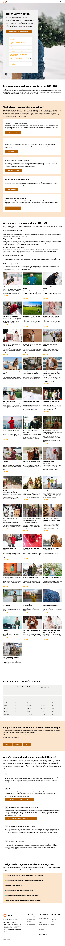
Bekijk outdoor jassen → (13, 170)
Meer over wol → (11, 151)
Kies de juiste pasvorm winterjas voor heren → (19, 800)
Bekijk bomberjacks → (13, 133)
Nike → (27, 744)
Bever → (7, 744)
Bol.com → (17, 744)
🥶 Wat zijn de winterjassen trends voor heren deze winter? (22, 895)
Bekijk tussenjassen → (13, 208)
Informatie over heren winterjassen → (19, 31)
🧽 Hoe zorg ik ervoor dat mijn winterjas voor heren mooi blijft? (23, 900)
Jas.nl (8, 939)
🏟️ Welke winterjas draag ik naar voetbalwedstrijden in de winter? (24, 880)
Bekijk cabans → (11, 189)
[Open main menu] (61, 2)
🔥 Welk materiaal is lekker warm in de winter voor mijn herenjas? (24, 875)
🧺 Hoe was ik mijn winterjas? (13, 885)
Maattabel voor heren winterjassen (18, 51)
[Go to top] (62, 943)
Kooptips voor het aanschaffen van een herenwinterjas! (19, 55)
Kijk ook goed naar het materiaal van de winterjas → (21, 818)
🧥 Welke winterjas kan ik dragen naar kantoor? (19, 890)
